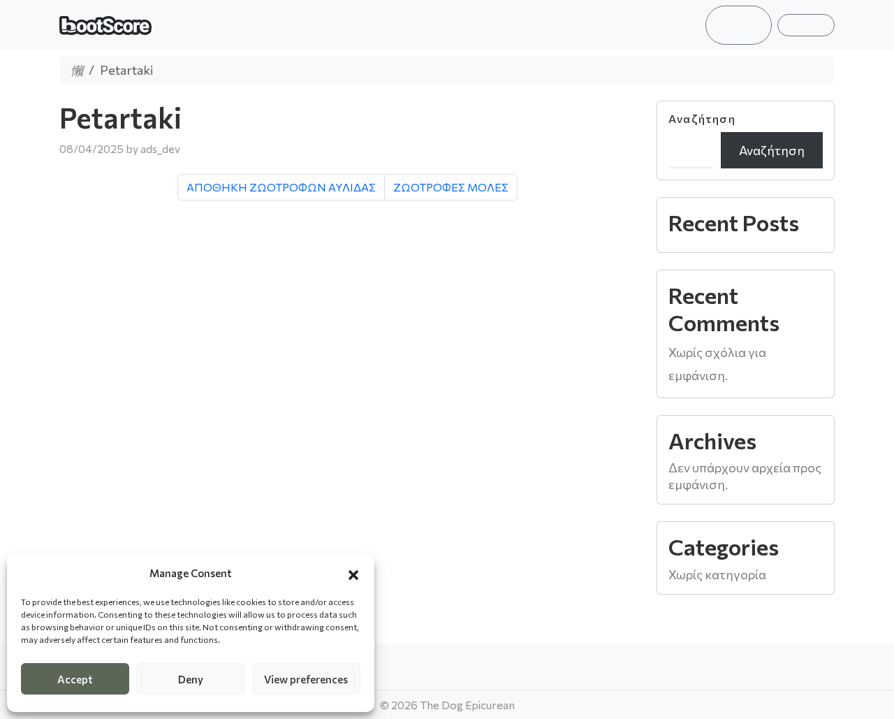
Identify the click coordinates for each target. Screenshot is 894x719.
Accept (75, 679)
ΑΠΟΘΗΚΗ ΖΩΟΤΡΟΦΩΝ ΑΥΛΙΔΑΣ (281, 187)
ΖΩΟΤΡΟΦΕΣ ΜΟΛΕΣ (450, 187)
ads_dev (160, 148)
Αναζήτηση (701, 118)
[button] (353, 573)
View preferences (306, 679)
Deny (190, 679)
